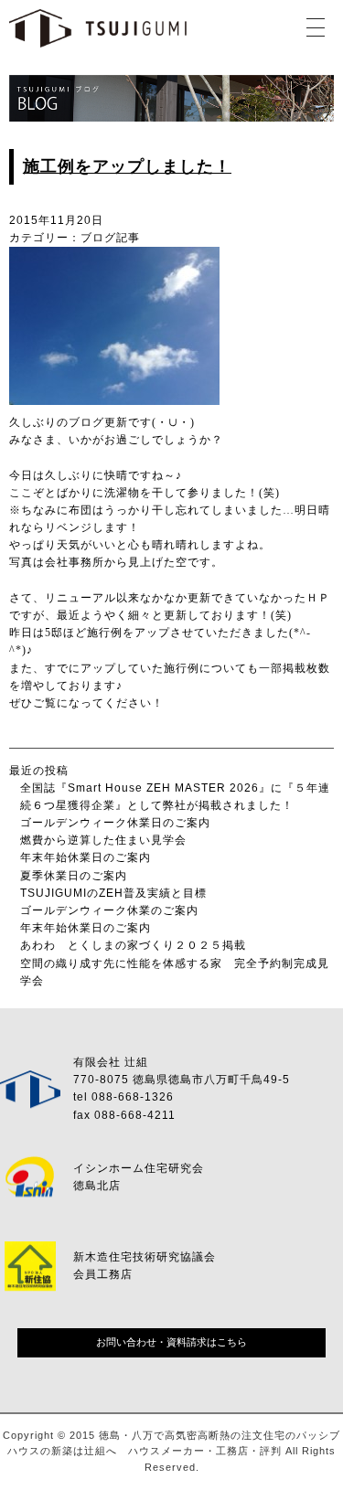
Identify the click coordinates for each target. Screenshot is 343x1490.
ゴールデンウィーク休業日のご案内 (115, 822)
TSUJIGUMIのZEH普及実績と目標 (113, 893)
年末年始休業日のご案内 (85, 857)
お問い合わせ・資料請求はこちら (171, 1341)
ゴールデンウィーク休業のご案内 (109, 910)
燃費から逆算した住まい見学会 (103, 840)
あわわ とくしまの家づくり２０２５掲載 (133, 945)
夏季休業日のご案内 (73, 875)
